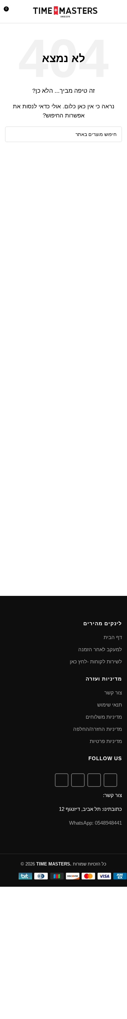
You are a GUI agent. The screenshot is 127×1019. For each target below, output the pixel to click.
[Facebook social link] (110, 780)
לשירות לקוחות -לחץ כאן (96, 661)
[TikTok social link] (61, 780)
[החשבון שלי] (22, 11)
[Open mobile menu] (119, 11)
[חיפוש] (107, 11)
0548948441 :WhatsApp (95, 823)
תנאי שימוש (109, 705)
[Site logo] (65, 11)
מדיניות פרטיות (106, 741)
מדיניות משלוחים (104, 717)
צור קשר (113, 692)
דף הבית (113, 637)
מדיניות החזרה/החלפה (97, 729)
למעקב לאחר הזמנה (100, 649)
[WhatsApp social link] (78, 780)
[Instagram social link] (94, 780)
